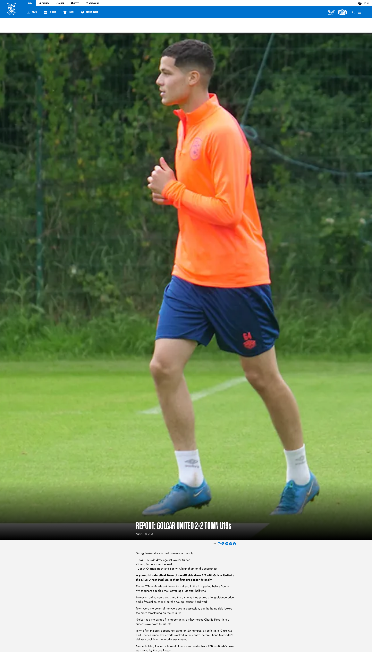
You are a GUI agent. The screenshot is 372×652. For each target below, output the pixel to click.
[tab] (29, 3)
